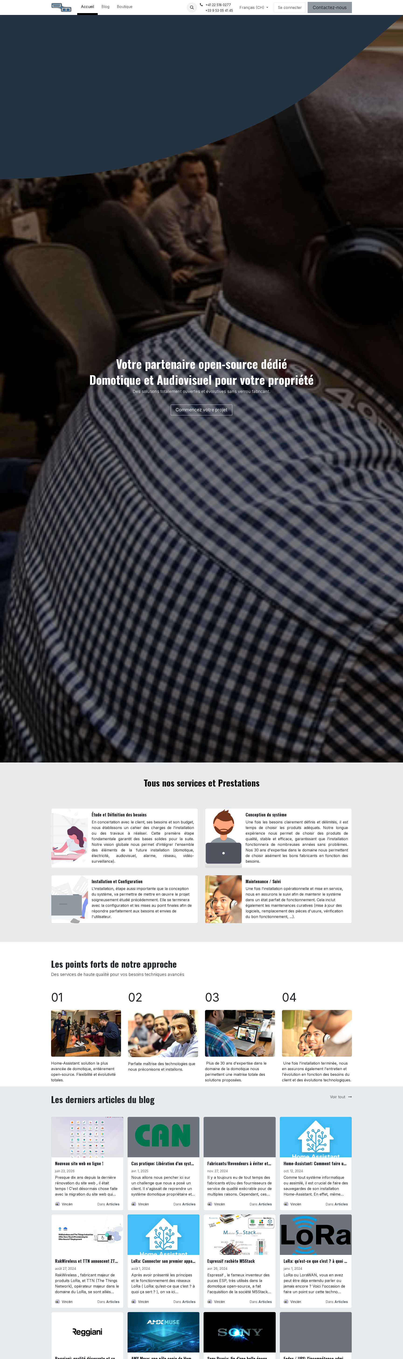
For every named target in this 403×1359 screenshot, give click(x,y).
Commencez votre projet (201, 410)
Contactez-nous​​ (330, 7)
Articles (113, 1204)
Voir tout (338, 1096)
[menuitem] (87, 7)
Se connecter (290, 7)
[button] (192, 7)
